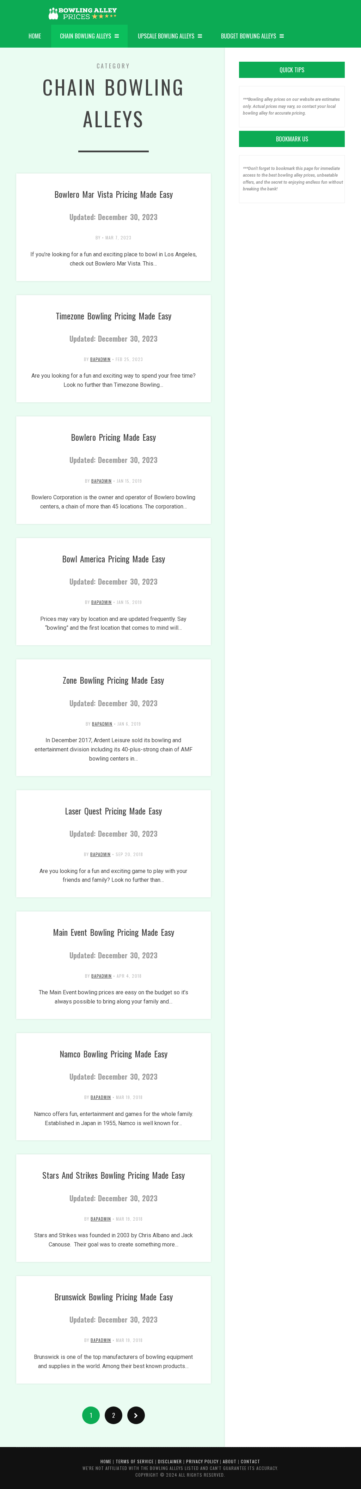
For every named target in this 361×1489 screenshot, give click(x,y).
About (230, 1461)
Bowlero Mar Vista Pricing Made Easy (113, 205)
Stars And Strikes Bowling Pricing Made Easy (113, 1185)
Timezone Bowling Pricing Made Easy (113, 326)
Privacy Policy (202, 1461)
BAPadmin (100, 359)
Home (35, 36)
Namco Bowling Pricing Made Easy (113, 1064)
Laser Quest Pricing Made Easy (113, 821)
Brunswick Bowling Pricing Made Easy (113, 1307)
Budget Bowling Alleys (248, 36)
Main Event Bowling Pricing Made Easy (113, 943)
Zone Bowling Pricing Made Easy (113, 690)
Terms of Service (135, 1461)
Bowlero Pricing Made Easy (113, 448)
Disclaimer (170, 1461)
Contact (250, 1461)
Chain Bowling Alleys (85, 36)
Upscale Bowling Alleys (166, 36)
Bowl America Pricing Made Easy (113, 569)
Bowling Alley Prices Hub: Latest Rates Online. (83, 14)
